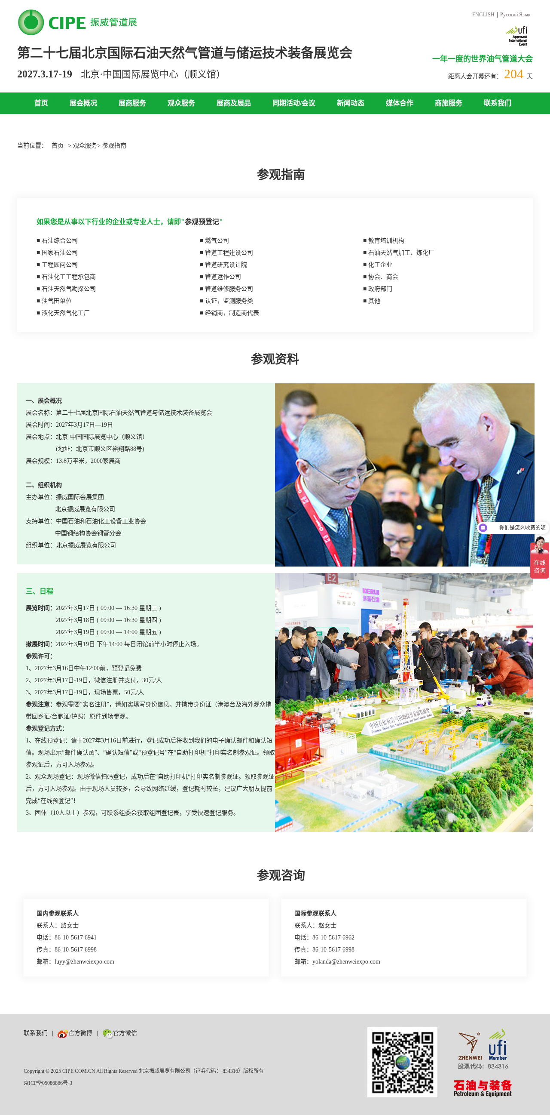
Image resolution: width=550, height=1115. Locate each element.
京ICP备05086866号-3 (48, 1083)
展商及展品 (234, 103)
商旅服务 (448, 103)
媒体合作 (399, 103)
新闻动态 (350, 103)
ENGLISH (483, 15)
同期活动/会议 (293, 103)
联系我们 (497, 103)
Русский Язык (515, 15)
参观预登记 (202, 221)
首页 (41, 103)
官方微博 (80, 1033)
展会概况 (83, 103)
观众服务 (181, 103)
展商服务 (132, 103)
